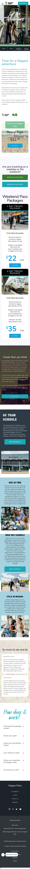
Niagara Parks (15, 785)
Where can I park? (10, 736)
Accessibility (15, 791)
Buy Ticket (22, 3)
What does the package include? (12, 727)
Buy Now (15, 145)
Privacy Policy (15, 851)
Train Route (15, 396)
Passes (3, 48)
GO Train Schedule (26, 49)
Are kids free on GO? (11, 770)
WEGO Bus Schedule (18, 49)
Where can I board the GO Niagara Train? (12, 761)
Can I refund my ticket (12, 753)
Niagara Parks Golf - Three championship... (15, 828)
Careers (15, 861)
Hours (15, 795)
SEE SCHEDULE (15, 442)
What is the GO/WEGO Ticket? (12, 744)
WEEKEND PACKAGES (15, 184)
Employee (15, 857)
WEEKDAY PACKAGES (15, 177)
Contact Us (15, 798)
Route (11, 48)
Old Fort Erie (15, 825)
